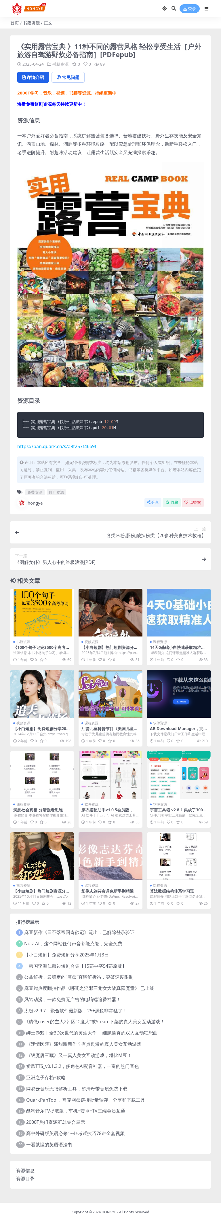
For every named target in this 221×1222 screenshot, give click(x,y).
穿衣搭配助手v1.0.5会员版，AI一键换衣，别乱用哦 (109, 812)
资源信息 (25, 1170)
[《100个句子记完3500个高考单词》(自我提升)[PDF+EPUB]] (42, 612)
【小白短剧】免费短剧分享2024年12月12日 (42, 731)
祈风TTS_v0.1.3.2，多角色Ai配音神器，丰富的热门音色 (82, 1066)
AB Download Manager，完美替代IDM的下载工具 (178, 731)
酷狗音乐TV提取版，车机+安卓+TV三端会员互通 (75, 1111)
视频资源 (91, 641)
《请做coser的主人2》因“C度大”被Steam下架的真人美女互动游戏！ (94, 1021)
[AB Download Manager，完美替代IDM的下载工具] (179, 694)
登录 (192, 9)
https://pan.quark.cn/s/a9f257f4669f (56, 446)
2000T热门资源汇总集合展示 (55, 1122)
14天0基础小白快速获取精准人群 (177, 650)
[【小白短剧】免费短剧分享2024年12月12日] (42, 694)
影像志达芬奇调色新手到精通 (107, 891)
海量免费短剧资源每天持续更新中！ (51, 104)
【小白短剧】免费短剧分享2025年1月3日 (66, 955)
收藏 (174, 502)
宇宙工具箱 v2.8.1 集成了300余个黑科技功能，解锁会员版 (178, 812)
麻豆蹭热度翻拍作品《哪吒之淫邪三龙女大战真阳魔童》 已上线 (89, 988)
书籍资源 (31, 23)
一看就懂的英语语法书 (49, 1144)
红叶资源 (56, 492)
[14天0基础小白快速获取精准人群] (179, 612)
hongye (35, 503)
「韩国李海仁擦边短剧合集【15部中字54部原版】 (75, 966)
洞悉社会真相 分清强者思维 (38, 809)
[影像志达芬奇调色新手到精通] (110, 856)
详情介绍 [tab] (35, 77)
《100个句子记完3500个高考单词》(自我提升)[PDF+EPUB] (41, 650)
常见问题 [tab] (70, 77)
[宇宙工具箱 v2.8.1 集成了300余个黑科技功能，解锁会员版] (179, 775)
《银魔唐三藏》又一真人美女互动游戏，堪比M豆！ (79, 1055)
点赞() (195, 502)
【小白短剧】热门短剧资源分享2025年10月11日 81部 (41, 893)
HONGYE (109, 1212)
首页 (14, 23)
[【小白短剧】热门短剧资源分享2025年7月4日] (110, 612)
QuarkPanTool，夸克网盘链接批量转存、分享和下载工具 (85, 1100)
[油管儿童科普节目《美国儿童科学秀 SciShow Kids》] (110, 694)
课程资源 (160, 641)
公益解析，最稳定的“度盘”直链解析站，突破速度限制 (79, 977)
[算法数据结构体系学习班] (179, 856)
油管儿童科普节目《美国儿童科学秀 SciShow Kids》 (109, 731)
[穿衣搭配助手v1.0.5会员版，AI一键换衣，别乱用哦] (110, 775)
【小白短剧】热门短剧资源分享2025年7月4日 (109, 650)
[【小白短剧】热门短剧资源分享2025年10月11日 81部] (42, 856)
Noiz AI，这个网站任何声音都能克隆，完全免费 (73, 943)
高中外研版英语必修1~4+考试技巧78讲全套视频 (75, 1133)
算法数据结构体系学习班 (172, 891)
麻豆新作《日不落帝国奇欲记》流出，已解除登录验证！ (81, 932)
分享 (155, 502)
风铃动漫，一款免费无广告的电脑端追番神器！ (72, 999)
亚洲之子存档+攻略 (46, 1077)
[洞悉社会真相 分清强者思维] (42, 775)
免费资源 (34, 492)
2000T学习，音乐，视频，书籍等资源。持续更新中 (67, 93)
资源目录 (25, 1178)
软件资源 (160, 723)
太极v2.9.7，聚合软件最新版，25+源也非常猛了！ (75, 1010)
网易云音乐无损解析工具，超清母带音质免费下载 (76, 1088)
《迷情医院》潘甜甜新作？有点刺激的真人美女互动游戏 (83, 1044)
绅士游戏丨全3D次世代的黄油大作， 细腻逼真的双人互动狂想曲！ (94, 1033)
